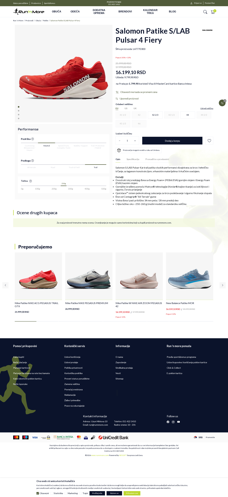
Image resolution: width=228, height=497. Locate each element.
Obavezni (44, 493)
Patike (45, 21)
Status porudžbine (20, 3)
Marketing (73, 493)
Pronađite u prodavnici (157, 159)
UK (135, 108)
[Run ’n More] (28, 12)
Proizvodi (29, 21)
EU (117, 108)
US (126, 108)
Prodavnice (36, 3)
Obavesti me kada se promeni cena (138, 91)
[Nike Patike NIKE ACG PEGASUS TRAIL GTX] (38, 276)
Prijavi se (198, 3)
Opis (118, 159)
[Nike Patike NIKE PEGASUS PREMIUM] (88, 276)
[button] (205, 12)
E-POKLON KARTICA (114, 2)
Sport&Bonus (49, 3)
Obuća (38, 21)
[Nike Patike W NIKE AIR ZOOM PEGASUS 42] (139, 276)
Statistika (58, 493)
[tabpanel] (63, 73)
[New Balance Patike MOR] (189, 276)
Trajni (85, 493)
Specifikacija (133, 159)
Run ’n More (18, 21)
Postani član (210, 3)
